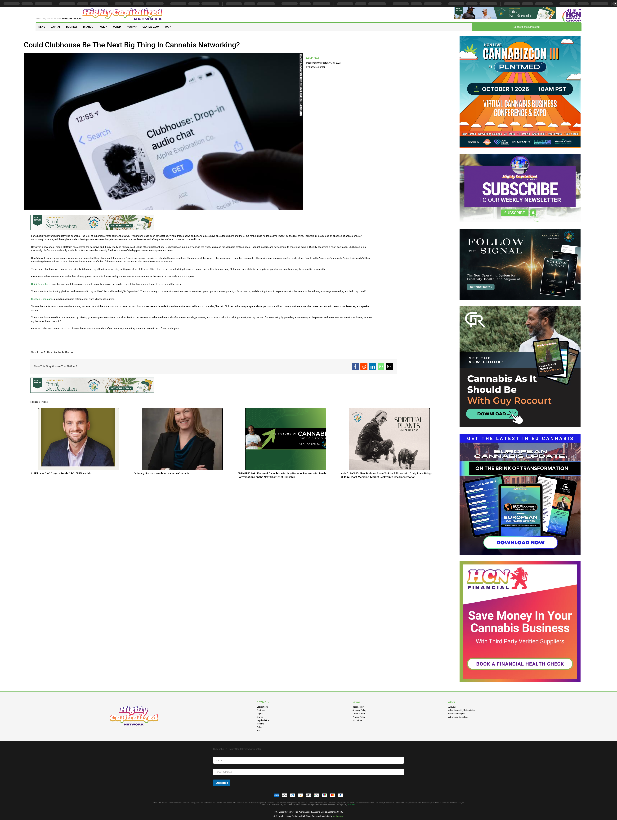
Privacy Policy (359, 717)
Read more (351, 805)
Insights (260, 724)
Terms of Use (359, 713)
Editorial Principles (456, 713)
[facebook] (569, 10)
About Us (452, 707)
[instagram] (574, 10)
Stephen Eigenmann (41, 299)
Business (261, 710)
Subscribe (222, 782)
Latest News (262, 707)
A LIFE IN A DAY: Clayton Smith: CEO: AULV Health (60, 474)
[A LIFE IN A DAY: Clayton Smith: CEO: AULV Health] (78, 440)
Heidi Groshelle (39, 284)
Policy (259, 727)
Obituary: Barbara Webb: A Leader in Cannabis (161, 474)
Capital (260, 713)
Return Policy (358, 707)
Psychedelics (263, 720)
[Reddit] (364, 366)
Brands (260, 717)
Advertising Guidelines (458, 717)
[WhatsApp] (381, 366)
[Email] (389, 366)
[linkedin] (579, 10)
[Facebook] (355, 366)
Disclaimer (357, 720)
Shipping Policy (359, 710)
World (259, 730)
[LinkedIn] (372, 366)
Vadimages (338, 816)
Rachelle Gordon (317, 67)
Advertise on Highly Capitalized (462, 710)
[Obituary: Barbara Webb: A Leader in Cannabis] (182, 440)
